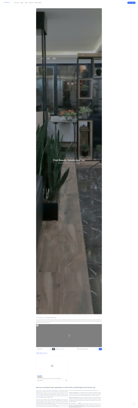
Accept (79, 403)
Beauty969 (39, 375)
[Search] (100, 349)
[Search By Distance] (53, 349)
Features (21, 2)
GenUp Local (38, 395)
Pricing (26, 2)
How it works (16, 2)
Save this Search (43, 353)
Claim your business (38, 2)
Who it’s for (31, 2)
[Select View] (37, 353)
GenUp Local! (49, 391)
